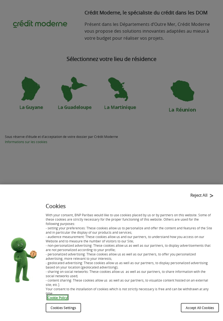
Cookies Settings (63, 307)
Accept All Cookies (200, 307)
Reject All (198, 195)
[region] (111, 252)
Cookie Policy (57, 297)
